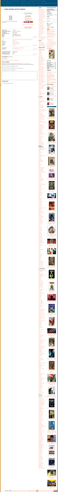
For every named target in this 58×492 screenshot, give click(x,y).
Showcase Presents (41, 144)
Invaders (40, 200)
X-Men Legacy (41, 264)
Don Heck (40, 409)
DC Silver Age (41, 23)
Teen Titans (40, 380)
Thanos (40, 245)
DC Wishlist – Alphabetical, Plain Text (8, 3)
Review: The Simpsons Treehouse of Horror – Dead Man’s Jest (51, 314)
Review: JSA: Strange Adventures (52, 191)
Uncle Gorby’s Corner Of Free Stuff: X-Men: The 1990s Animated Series (51, 335)
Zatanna (40, 393)
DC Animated (41, 114)
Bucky (40, 163)
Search (19, 5)
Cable (39, 166)
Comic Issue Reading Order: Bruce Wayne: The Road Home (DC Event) (51, 223)
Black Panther (41, 160)
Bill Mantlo (40, 401)
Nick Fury (40, 224)
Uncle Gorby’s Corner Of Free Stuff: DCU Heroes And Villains (51, 236)
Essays (52, 40)
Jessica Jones (41, 205)
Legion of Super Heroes (42, 340)
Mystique (40, 219)
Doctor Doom (41, 178)
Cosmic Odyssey (41, 107)
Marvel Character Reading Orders (26, 3)
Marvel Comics (49, 33)
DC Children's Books (42, 116)
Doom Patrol (40, 303)
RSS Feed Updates (52, 29)
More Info (34, 36)
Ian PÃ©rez (52, 87)
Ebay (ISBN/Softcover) (28, 19)
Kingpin (40, 206)
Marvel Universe (41, 9)
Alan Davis (40, 397)
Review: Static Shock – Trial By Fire (51, 154)
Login (26, 63)
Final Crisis (40, 131)
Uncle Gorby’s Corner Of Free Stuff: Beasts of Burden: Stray (51, 396)
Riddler (40, 360)
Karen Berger (41, 440)
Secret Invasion (41, 88)
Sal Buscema (41, 458)
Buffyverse (40, 34)
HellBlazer (40, 323)
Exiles (40, 187)
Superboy (40, 374)
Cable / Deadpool (41, 167)
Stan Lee (40, 460)
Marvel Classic (41, 63)
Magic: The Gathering (42, 44)
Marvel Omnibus (41, 80)
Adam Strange (41, 273)
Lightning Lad (41, 342)
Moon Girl (48, 101)
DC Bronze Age (41, 24)
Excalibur (40, 186)
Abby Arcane (41, 271)
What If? (40, 95)
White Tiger (40, 254)
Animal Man (40, 276)
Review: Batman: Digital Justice (51, 467)
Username (48, 18)
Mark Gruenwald (41, 445)
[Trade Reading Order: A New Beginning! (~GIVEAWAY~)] (52, 58)
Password (48, 20)
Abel (39, 272)
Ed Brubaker (40, 410)
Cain (39, 288)
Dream (40, 304)
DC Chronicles (41, 117)
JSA (39, 333)
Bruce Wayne (41, 286)
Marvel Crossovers (41, 67)
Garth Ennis (40, 416)
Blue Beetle (40, 284)
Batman (40, 279)
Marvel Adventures (41, 58)
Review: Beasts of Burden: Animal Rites (52, 167)
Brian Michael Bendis (42, 402)
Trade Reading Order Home (49, 490)
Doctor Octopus (41, 179)
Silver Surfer (40, 237)
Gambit (40, 191)
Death (39, 298)
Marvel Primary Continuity (26, 39)
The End (40, 90)
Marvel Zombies (41, 212)
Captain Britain (41, 169)
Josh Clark (52, 102)
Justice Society (41, 335)
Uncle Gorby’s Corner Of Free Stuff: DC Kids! (51, 487)
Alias (39, 150)
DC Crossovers (41, 121)
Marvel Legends (15, 41)
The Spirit (40, 387)
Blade (39, 162)
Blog (47, 38)
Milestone (40, 139)
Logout (29, 63)
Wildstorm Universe (42, 28)
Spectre (40, 369)
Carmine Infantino (41, 403)
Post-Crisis (44, 21)
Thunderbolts (41, 249)
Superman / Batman (42, 378)
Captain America (41, 168)
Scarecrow (40, 367)
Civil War (40, 51)
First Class (40, 53)
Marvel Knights (41, 73)
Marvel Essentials (41, 70)
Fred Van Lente (41, 414)
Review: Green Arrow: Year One (51, 280)
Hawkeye (40, 194)
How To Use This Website (32, 5)
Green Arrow (40, 311)
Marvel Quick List (41, 18)
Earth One (40, 129)
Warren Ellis (40, 466)
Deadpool (40, 175)
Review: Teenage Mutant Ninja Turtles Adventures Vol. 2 (52, 267)
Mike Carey (40, 448)
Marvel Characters (50, 34)
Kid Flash (40, 336)
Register (23, 63)
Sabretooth (40, 235)
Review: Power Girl (52, 326)
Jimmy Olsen (41, 327)
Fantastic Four (41, 188)
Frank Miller (40, 413)
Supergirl (40, 375)
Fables (40, 35)
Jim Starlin (40, 433)
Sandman (40, 364)
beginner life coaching (50, 78)
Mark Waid (40, 446)
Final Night (40, 132)
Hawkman (40, 322)
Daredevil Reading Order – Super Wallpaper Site (51, 75)
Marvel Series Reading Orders (45, 3)
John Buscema (41, 434)
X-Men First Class (41, 262)
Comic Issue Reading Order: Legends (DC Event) (51, 443)
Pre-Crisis (40, 21)
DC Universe (41, 20)
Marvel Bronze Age (42, 15)
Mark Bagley (41, 444)
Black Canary (41, 282)
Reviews (49, 40)
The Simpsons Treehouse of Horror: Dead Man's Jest (51, 91)
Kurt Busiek (40, 441)
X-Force (40, 257)
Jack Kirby (40, 427)
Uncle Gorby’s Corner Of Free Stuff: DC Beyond (51, 199)
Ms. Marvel (40, 218)
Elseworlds (40, 130)
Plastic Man (40, 354)
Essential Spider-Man (42, 184)
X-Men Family (17, 43)
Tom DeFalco (41, 465)
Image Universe (41, 30)
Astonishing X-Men (42, 155)
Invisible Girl (41, 201)
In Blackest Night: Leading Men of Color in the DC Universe (52, 384)
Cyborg (40, 296)
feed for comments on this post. (7, 60)
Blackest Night (41, 105)
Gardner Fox (40, 415)
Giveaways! (49, 48)
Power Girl (40, 355)
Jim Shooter (40, 432)
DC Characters (50, 37)
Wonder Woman (41, 392)
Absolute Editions (41, 100)
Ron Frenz (40, 453)
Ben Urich (40, 159)
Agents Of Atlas (41, 149)
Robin (40, 361)
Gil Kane (40, 421)
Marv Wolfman (41, 447)
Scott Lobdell (17, 42)
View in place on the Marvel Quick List (28, 24)
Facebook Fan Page (26, 490)
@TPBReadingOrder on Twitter (17, 490)
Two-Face (40, 388)
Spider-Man (40, 239)
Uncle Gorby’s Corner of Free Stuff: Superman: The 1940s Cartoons (51, 477)
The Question (41, 386)
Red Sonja (40, 230)
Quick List (54, 33)
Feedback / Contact (40, 5)
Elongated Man (41, 305)
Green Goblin (41, 193)
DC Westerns (41, 125)
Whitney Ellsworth (41, 467)
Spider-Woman (41, 241)
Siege (39, 89)
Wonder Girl (40, 391)
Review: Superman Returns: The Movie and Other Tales (51, 359)
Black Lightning (41, 283)
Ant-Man (40, 154)
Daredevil (40, 174)
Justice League (41, 334)
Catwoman (40, 290)
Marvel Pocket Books (42, 81)
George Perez (41, 419)
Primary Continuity (42, 10)
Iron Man (40, 204)
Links (45, 5)
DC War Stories (41, 124)
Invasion (40, 138)
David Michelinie (41, 408)
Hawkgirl (40, 321)
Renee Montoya (41, 359)
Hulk (39, 197)
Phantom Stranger (41, 353)
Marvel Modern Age (18, 39)
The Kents (40, 385)
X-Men (14, 43)
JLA (39, 328)
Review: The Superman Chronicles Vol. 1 (51, 455)
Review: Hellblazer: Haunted (51, 419)
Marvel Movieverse (42, 79)
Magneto (40, 210)
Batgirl (40, 278)
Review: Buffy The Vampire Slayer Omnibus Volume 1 (51, 179)
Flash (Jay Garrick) (41, 310)
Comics (14, 39)
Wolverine (40, 255)
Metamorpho (41, 348)
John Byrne (40, 435)
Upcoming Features (24, 5)
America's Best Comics (42, 36)
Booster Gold (41, 285)
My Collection (54, 3)
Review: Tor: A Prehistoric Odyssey (50, 73)
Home (19, 3)
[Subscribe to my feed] (48, 30)
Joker (39, 330)
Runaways (40, 232)
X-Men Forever (41, 263)
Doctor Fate (40, 299)
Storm (39, 243)
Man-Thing (40, 211)
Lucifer (40, 345)
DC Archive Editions (42, 115)
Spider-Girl (40, 238)
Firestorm (40, 306)
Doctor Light (41, 300)
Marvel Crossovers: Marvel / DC (42, 69)
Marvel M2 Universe (42, 75)
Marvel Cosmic (41, 66)
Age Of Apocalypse (42, 50)
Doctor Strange (41, 180)
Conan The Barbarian (42, 172)
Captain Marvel (41, 289)
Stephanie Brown (41, 373)
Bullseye (40, 165)
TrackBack (15, 60)
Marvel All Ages (41, 59)
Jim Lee (14, 42)
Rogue (40, 231)
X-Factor (40, 256)
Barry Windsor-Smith (42, 400)
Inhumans (40, 199)
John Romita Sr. (41, 439)
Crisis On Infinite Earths (42, 109)
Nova (39, 225)
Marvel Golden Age (42, 11)
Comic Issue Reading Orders (51, 43)
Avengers (40, 156)
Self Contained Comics (42, 37)
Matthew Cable (41, 347)
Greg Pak (40, 422)
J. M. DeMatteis (41, 425)
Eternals (40, 185)
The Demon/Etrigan (42, 382)
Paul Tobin (40, 451)
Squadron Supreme (41, 242)
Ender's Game (41, 42)
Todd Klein (40, 464)
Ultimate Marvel (41, 17)
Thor (39, 248)
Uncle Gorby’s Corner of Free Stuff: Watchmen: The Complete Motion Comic (51, 245)
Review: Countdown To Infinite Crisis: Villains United (51, 371)
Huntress (40, 326)
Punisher (40, 229)
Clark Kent (40, 291)
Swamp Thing (41, 379)
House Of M (40, 56)
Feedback (48, 46)
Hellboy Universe (41, 33)
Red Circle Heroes (41, 143)
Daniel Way (40, 406)
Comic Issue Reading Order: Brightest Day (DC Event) (51, 142)
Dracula (40, 181)
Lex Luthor (40, 341)
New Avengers (41, 220)
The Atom (40, 381)
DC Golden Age (41, 22)
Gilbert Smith (53, 92)
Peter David (40, 452)
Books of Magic (41, 106)
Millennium (40, 140)
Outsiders (40, 351)
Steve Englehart (41, 463)
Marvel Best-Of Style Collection (42, 61)
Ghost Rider (40, 192)
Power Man (40, 226)
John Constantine (41, 329)
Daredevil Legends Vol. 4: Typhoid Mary (51, 77)
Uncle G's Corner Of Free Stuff (51, 44)
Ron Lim (40, 454)
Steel (39, 372)
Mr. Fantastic (41, 217)
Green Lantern (41, 312)
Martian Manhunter (42, 346)
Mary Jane (40, 213)
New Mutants (41, 222)
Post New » (10, 56)
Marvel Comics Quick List (36, 3)
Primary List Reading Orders (6, 5)
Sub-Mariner (40, 244)
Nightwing (40, 349)
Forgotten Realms (41, 43)
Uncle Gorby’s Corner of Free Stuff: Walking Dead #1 (51, 118)
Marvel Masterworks (42, 76)
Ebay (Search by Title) (28, 18)
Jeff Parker (40, 428)
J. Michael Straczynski (42, 426)
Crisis (39, 108)
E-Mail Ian (52, 46)
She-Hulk (40, 236)
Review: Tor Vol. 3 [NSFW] (52, 82)
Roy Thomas (41, 457)
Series (55, 34)
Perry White (40, 352)
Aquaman (40, 277)
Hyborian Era (41, 57)
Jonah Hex (40, 332)
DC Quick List (41, 29)
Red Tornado (41, 358)
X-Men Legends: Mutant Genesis (14, 9)
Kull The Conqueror (42, 207)
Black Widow (41, 161)
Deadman (40, 297)
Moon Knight (41, 216)
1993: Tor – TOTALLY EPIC (51, 81)
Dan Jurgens (40, 407)
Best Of (40, 103)
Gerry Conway (41, 420)
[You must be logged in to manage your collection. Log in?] (2, 9)
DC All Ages (40, 113)
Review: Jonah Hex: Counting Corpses (52, 292)
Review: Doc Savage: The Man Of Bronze (52, 130)
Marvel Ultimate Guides (42, 84)
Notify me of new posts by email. (8, 83)
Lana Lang (40, 339)
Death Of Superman (42, 126)
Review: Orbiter (51, 347)
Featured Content (49, 106)
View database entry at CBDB (28, 26)
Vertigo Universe (41, 27)
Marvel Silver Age (41, 14)
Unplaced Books (41, 39)
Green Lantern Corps (42, 320)
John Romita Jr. (41, 438)
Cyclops (40, 173)
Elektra (40, 182)
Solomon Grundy (41, 368)
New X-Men (40, 223)
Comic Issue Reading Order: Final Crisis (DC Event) (51, 302)
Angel (39, 153)
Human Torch (41, 198)
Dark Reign (40, 52)
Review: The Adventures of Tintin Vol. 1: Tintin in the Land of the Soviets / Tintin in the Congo (51, 432)
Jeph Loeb (40, 429)
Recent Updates (14, 5)
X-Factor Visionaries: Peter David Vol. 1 (19, 47)
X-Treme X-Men (41, 267)
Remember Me (50, 23)
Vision (40, 251)
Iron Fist (40, 203)
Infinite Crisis (41, 137)
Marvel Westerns (41, 87)
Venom (40, 250)
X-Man (40, 258)
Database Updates (50, 39)
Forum (16, 3)
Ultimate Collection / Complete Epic (42, 93)
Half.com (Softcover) (28, 17)
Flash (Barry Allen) (41, 309)
